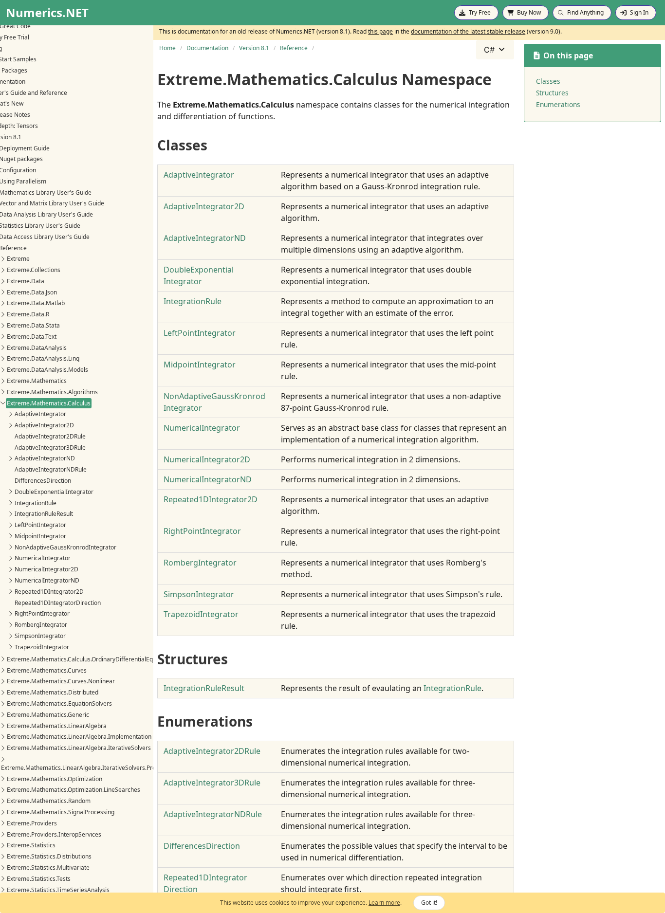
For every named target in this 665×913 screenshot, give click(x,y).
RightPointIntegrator (42, 613)
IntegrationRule (35, 503)
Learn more (384, 902)
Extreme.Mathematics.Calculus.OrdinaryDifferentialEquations (90, 659)
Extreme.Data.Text (31, 336)
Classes (548, 81)
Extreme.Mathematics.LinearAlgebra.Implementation (79, 736)
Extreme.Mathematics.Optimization (54, 779)
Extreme (18, 259)
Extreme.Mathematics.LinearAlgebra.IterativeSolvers (79, 748)
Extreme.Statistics (31, 845)
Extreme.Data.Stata (33, 325)
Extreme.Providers (32, 823)
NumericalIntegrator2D (46, 569)
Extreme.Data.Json (32, 292)
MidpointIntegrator (40, 536)
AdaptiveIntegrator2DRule (50, 436)
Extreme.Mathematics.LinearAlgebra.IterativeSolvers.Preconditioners (95, 768)
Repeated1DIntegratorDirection (58, 603)
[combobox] (495, 49)
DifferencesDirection (43, 480)
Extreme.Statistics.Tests (39, 879)
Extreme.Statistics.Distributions (49, 856)
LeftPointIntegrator (40, 525)
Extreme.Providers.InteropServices (54, 834)
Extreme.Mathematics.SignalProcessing (60, 812)
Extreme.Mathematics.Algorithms (52, 392)
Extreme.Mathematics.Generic (48, 715)
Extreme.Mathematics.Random (49, 801)
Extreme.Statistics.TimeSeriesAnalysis (58, 890)
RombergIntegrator (41, 625)
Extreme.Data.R (28, 314)
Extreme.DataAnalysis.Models (47, 369)
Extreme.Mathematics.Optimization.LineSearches (73, 789)
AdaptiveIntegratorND (45, 458)
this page (380, 31)
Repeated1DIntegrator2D (49, 591)
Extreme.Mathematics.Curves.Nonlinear (61, 681)
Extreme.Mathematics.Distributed (52, 692)
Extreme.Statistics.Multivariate (48, 867)
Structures (552, 92)
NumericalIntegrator (43, 558)
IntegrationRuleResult (44, 514)
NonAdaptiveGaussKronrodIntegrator (65, 547)
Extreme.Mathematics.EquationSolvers (59, 703)
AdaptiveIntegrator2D (44, 425)
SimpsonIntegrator (40, 636)
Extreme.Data (25, 281)
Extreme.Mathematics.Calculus (49, 403)
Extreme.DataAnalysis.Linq (43, 358)
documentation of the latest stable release (468, 31)
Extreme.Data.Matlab (36, 303)
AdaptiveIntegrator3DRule (50, 447)
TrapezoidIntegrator (42, 647)
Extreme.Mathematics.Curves (47, 670)
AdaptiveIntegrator (40, 414)
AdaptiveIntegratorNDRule (51, 469)
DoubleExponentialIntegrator (54, 492)
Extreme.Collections (33, 270)
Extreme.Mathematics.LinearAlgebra (57, 726)
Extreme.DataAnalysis (37, 348)
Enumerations (558, 104)
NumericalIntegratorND (47, 580)
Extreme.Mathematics (37, 381)
